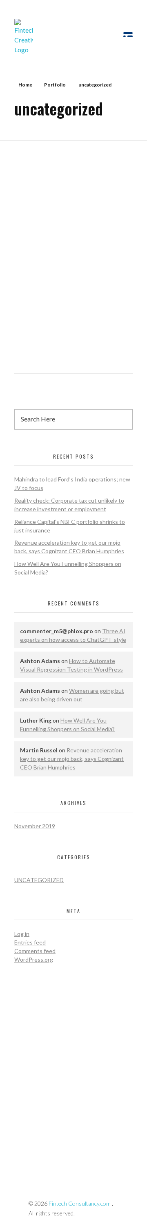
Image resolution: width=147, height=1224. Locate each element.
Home (25, 85)
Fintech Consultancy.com (80, 1203)
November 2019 (34, 826)
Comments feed (35, 950)
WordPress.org (33, 959)
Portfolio (55, 85)
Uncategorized (39, 879)
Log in (21, 933)
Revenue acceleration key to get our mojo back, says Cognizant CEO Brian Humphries (72, 759)
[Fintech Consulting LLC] (48, 37)
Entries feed (30, 942)
